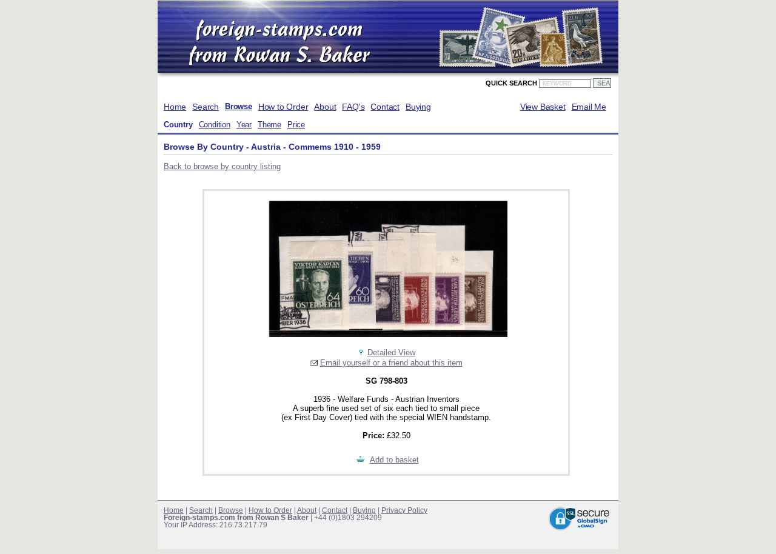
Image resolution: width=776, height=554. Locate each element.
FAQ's (353, 107)
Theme (269, 125)
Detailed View (391, 352)
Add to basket (394, 459)
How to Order (283, 107)
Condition (214, 125)
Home (175, 107)
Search (205, 107)
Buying (418, 107)
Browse (238, 106)
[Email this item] (314, 362)
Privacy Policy (404, 510)
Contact (385, 107)
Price (296, 125)
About (325, 107)
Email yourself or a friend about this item (391, 362)
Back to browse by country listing (222, 166)
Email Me (589, 107)
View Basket (543, 107)
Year (244, 125)
